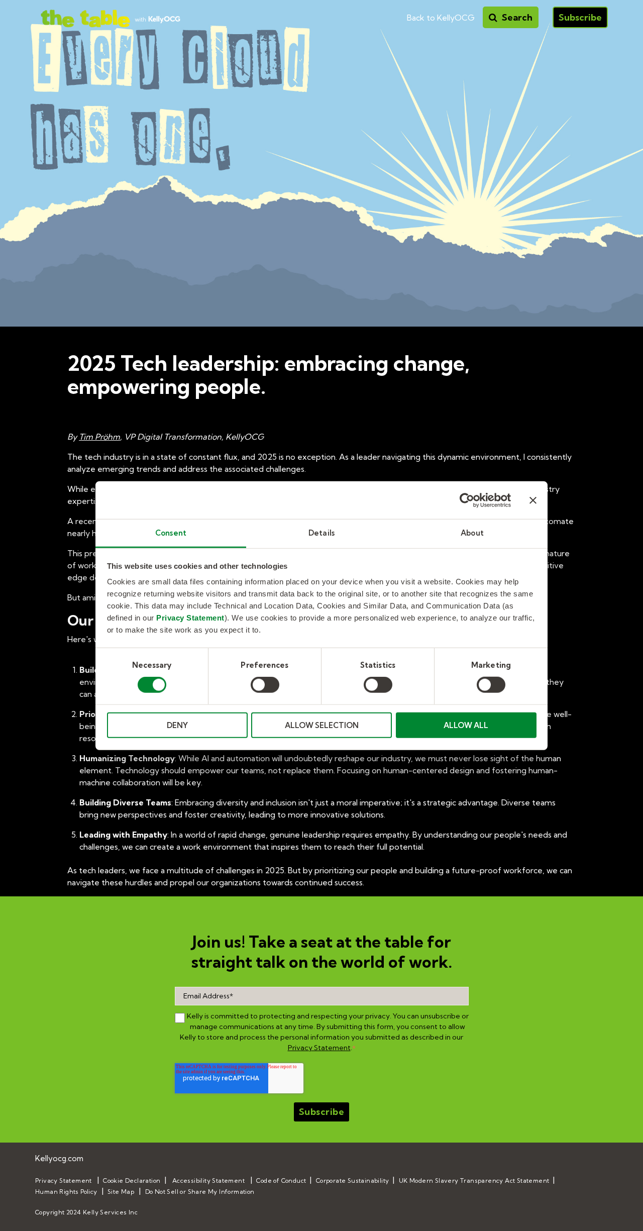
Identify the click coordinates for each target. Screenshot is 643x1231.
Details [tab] (321, 533)
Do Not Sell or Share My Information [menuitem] (200, 1191)
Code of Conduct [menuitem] (281, 1180)
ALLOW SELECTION (322, 725)
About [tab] (472, 533)
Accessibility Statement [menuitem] (208, 1180)
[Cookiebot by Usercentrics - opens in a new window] (467, 499)
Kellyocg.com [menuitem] (59, 1158)
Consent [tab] (170, 533)
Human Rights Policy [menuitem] (66, 1191)
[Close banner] (533, 499)
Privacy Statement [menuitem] (63, 1180)
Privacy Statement (190, 617)
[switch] (265, 685)
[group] (180, 1018)
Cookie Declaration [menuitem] (131, 1180)
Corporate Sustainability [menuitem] (352, 1180)
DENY (177, 725)
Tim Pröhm (99, 437)
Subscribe (580, 17)
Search (516, 17)
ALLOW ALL (466, 725)
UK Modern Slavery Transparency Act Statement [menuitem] (474, 1180)
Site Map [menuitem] (121, 1191)
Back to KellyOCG (441, 18)
